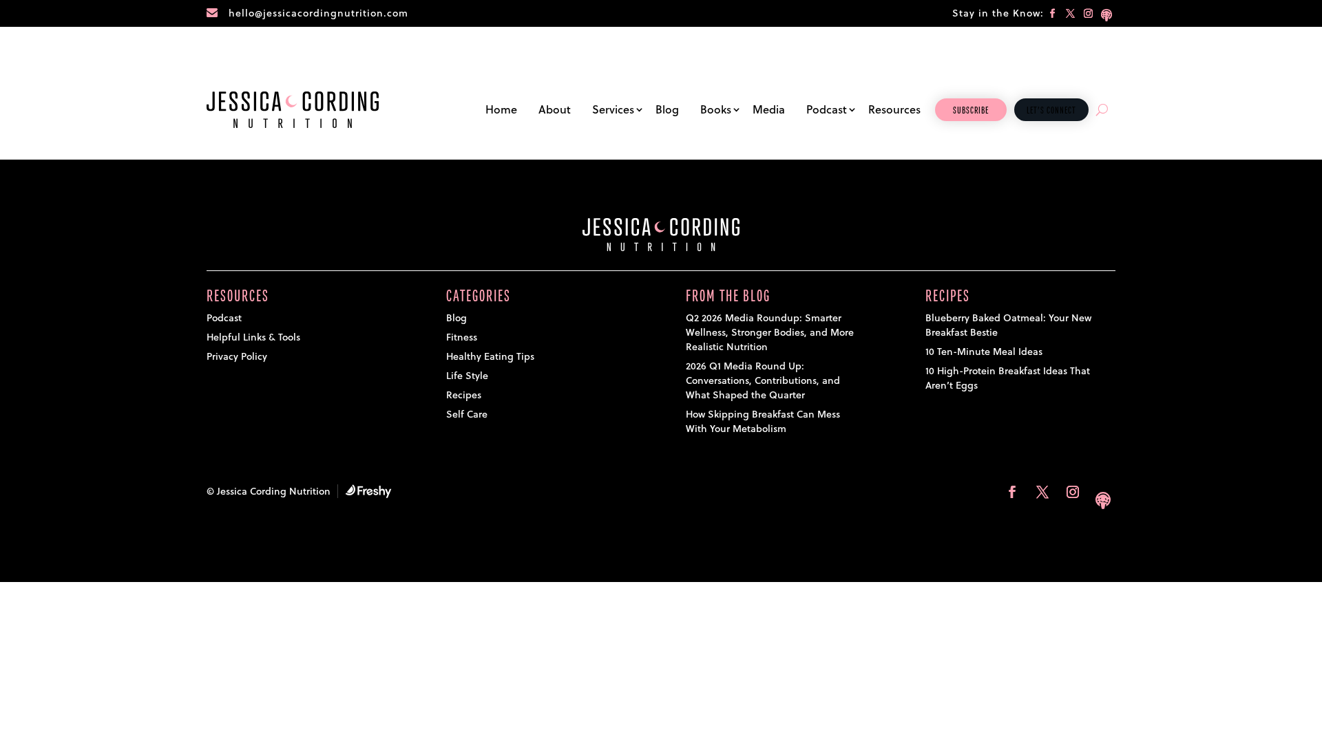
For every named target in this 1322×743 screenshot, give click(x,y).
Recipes (463, 395)
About (554, 109)
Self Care (466, 414)
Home (501, 109)
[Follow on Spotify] (1106, 14)
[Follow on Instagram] (1089, 14)
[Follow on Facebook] (1053, 14)
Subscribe (971, 110)
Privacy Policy (237, 356)
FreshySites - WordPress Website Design (368, 491)
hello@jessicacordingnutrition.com (318, 13)
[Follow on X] (1071, 14)
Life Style (467, 376)
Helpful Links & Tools (253, 337)
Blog (667, 109)
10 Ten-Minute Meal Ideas (983, 351)
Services (613, 109)
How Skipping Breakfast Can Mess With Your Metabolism (763, 421)
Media (769, 109)
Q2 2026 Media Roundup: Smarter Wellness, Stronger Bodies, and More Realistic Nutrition (770, 332)
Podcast (826, 109)
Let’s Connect (1051, 110)
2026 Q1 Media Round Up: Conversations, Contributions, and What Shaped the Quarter (763, 380)
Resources (894, 109)
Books (715, 109)
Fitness (461, 337)
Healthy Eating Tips (490, 356)
